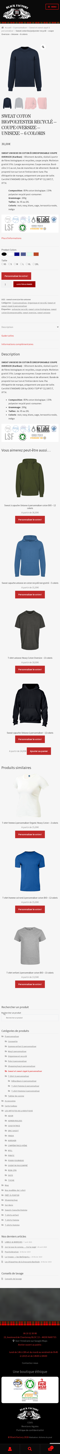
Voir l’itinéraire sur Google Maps (31, 1340)
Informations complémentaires (17, 344)
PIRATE (11, 1155)
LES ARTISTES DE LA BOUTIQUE (19, 1110)
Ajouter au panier (24, 284)
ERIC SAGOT (13, 1130)
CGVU (30, 1422)
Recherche (30, 1449)
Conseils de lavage (13, 1278)
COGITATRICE (14, 1125)
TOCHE (11, 1180)
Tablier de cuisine (16, 1096)
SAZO (10, 1175)
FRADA (11, 1135)
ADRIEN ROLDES (15, 1120)
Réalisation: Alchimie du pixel (40, 1437)
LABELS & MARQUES (13, 1242)
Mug (7, 1185)
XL (29, 264)
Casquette (12, 1041)
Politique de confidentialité (30, 1430)
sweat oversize (29, 312)
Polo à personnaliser (17, 1061)
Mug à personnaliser (17, 1051)
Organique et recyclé (37, 302)
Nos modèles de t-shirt (15, 1190)
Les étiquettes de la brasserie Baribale (22, 1261)
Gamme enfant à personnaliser (22, 1046)
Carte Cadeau (11, 1106)
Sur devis (9, 1205)
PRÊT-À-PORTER (12, 1195)
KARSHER (12, 1140)
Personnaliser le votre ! (16, 275)
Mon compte (10, 1449)
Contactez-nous (30, 1362)
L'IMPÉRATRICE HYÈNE (17, 1145)
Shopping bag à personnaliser (21, 1066)
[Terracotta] (36, 254)
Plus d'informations (11, 238)
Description (7, 327)
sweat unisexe (43, 312)
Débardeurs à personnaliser (23, 1081)
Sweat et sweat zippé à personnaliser (25, 1071)
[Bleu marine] (17, 254)
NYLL (10, 1150)
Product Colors (8, 249)
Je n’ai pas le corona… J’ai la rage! (20, 1247)
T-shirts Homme (12, 1225)
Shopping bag (11, 1200)
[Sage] (29, 254)
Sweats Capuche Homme (16, 1210)
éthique (41, 1371)
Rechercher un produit (11, 1012)
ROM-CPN (12, 1170)
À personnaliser (20, 27)
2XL (37, 264)
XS (4, 264)
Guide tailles (7, 335)
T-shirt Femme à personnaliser (25, 1086)
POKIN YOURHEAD (16, 1160)
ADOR (10, 1115)
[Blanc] (10, 254)
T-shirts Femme (12, 1220)
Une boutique (24, 1371)
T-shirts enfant (12, 1215)
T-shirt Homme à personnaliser (25, 1091)
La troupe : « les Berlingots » (17, 1256)
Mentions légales (30, 1426)
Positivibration (12, 1251)
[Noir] (4, 254)
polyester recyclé (19, 309)
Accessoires (10, 1101)
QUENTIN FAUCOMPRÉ (18, 1165)
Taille (4, 260)
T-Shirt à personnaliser (18, 1076)
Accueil (8, 27)
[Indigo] (23, 254)
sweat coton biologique (39, 309)
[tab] (30, 327)
